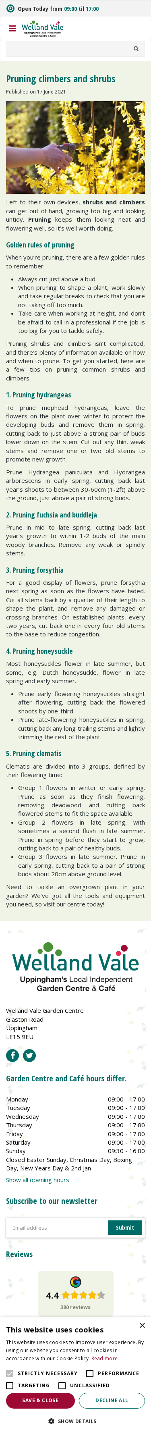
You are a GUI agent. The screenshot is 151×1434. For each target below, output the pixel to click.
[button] (75, 1421)
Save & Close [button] (40, 1400)
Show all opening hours (37, 1180)
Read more (104, 1358)
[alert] (75, 1375)
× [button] (142, 1326)
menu (12, 29)
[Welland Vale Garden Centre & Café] (43, 28)
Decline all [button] (111, 1400)
